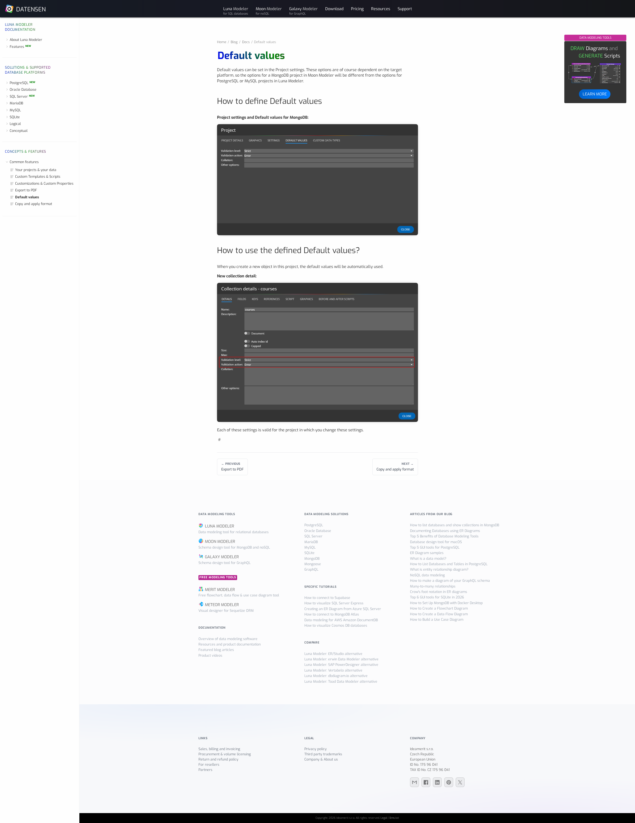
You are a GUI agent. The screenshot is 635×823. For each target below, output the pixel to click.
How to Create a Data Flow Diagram (439, 614)
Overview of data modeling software (227, 639)
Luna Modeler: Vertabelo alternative (333, 670)
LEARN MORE (595, 93)
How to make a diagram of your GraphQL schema (450, 580)
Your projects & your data (35, 170)
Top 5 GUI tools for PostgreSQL (434, 547)
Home (221, 42)
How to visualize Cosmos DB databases (335, 625)
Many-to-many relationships (432, 586)
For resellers (208, 764)
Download (334, 8)
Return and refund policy (218, 759)
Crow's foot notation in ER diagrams (438, 591)
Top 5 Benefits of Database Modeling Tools (444, 536)
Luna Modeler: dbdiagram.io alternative (336, 676)
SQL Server (22, 96)
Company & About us (321, 759)
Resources (380, 8)
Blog (234, 42)
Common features (24, 162)
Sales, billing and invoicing (219, 749)
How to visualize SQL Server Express (333, 603)
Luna (235, 10)
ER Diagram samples (427, 553)
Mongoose (312, 564)
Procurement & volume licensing (224, 754)
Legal (384, 818)
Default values (27, 197)
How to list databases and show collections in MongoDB (454, 525)
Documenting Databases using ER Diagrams (445, 531)
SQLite (15, 117)
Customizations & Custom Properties (44, 183)
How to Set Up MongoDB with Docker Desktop (446, 603)
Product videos (210, 655)
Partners (205, 769)
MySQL (15, 110)
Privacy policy (315, 749)
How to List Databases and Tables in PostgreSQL (448, 564)
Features (20, 46)
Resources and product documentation (229, 644)
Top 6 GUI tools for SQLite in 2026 (437, 597)
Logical (15, 123)
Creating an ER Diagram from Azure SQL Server (342, 609)
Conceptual (19, 130)
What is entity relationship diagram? (439, 569)
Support (405, 8)
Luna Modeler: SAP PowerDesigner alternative (341, 664)
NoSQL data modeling (427, 575)
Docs (246, 42)
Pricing (357, 8)
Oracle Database (23, 89)
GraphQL (311, 569)
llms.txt (394, 818)
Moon (269, 10)
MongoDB (311, 558)
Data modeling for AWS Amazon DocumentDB (341, 620)
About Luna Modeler (26, 39)
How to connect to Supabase (327, 597)
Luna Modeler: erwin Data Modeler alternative (341, 659)
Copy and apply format (33, 204)
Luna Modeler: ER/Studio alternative (333, 653)
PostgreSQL (22, 83)
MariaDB (16, 103)
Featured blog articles (216, 649)
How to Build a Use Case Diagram (436, 619)
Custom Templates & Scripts (37, 176)
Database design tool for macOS (436, 542)
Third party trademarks (323, 754)
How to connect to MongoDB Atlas (331, 614)
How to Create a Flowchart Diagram (439, 608)
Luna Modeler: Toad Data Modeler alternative (340, 681)
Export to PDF (26, 190)
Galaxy (303, 10)
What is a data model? (428, 558)
